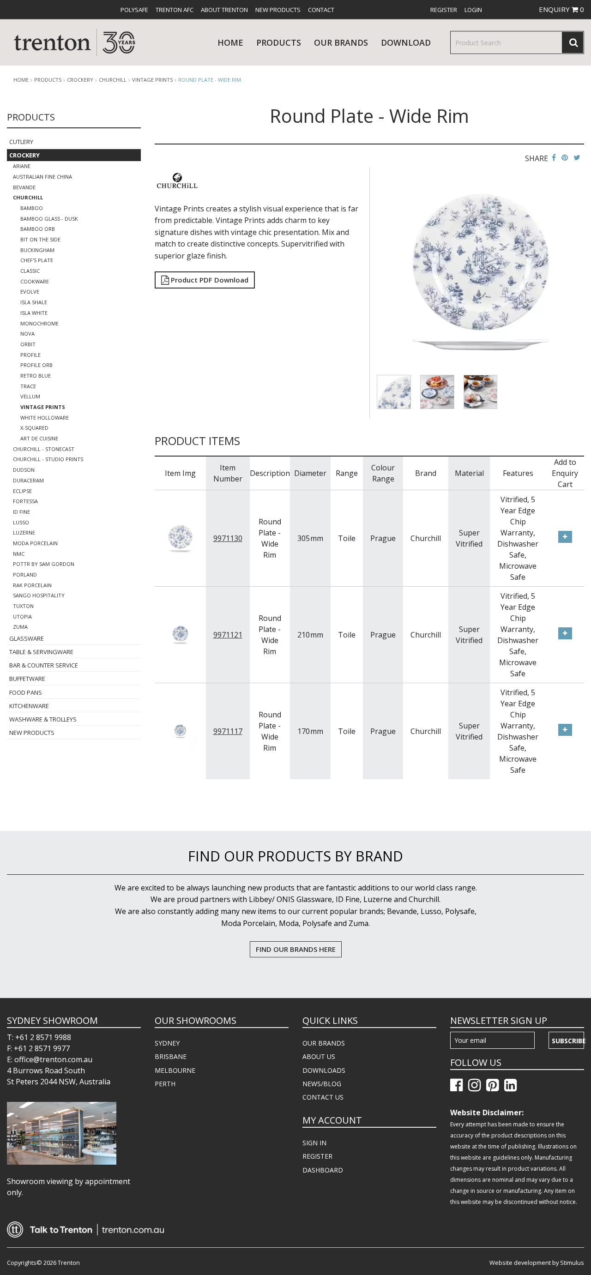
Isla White (34, 312)
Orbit (28, 344)
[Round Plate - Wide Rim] (480, 270)
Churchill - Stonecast (43, 448)
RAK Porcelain (32, 585)
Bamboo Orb (37, 228)
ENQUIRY (561, 9)
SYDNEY (167, 1043)
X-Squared (34, 427)
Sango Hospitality (39, 595)
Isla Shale (33, 302)
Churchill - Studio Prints (48, 459)
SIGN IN (314, 1142)
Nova (27, 333)
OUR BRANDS (323, 1043)
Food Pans (25, 692)
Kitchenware (29, 706)
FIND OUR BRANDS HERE (296, 949)
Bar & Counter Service (43, 665)
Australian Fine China (42, 176)
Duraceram (28, 480)
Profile (30, 354)
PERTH (165, 1083)
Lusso (21, 522)
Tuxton (23, 605)
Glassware (26, 638)
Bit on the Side (40, 239)
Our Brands (341, 42)
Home (230, 42)
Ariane (21, 165)
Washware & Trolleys (43, 719)
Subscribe (568, 1040)
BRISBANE (171, 1056)
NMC (18, 553)
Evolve (29, 291)
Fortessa (25, 501)
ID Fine (21, 511)
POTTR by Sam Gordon (43, 563)
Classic (30, 270)
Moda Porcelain (35, 543)
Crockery (80, 80)
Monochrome (39, 323)
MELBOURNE (175, 1070)
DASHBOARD (322, 1170)
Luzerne (24, 532)
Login (473, 10)
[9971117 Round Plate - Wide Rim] (180, 730)
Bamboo (31, 207)
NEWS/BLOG (321, 1083)
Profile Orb (36, 364)
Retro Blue (35, 375)
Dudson (24, 469)
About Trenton (224, 10)
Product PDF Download (208, 279)
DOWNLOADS (323, 1070)
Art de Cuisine (39, 438)
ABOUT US (318, 1056)
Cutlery (21, 142)
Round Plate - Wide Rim (209, 79)
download (406, 42)
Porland (25, 574)
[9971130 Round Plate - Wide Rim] (180, 537)
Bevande (24, 187)
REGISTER (317, 1156)
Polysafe (134, 10)
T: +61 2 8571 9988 (39, 1037)
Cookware (34, 281)
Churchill (113, 80)
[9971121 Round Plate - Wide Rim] (180, 634)
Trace (28, 386)
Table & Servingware (41, 652)
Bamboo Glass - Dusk (49, 218)
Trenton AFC (174, 10)
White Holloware (44, 417)
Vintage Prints (152, 80)
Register (443, 10)
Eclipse (22, 490)
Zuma (20, 626)
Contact (321, 10)
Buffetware (27, 678)
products (278, 42)
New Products (278, 10)
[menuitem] (134, 9)
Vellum (30, 396)
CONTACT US (323, 1097)
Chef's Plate (36, 260)
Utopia (22, 616)
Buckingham (37, 250)
